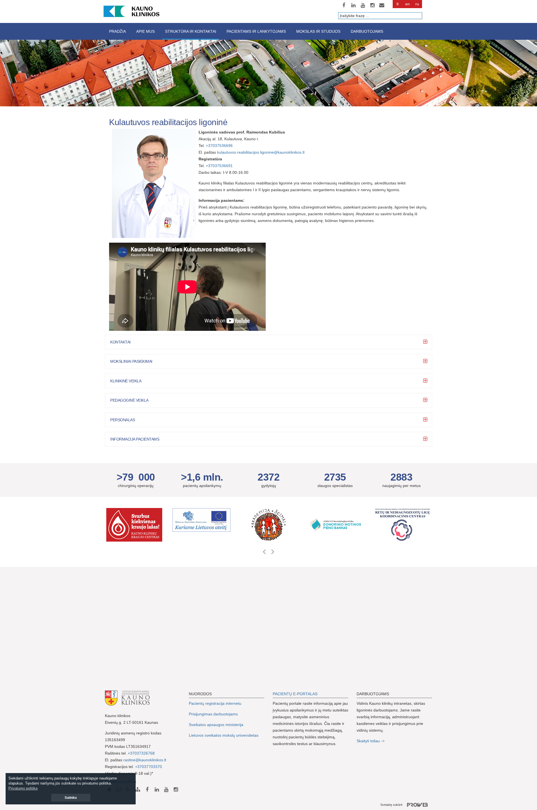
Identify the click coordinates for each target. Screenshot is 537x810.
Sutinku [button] (71, 798)
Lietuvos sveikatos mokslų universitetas (223, 735)
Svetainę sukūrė (391, 804)
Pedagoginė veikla (129, 400)
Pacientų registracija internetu (215, 703)
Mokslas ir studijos (318, 31)
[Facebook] (344, 5)
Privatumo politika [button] (22, 788)
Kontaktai (120, 342)
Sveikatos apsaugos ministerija (216, 724)
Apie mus (145, 31)
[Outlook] (382, 5)
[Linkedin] (353, 5)
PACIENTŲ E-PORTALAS (295, 694)
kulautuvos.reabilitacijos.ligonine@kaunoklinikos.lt (261, 152)
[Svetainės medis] (137, 789)
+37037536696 (219, 145)
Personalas (122, 420)
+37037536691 (219, 165)
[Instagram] (372, 5)
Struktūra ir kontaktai (190, 31)
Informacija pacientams (134, 439)
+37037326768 (141, 753)
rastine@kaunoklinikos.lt (144, 760)
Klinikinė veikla (125, 381)
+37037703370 (148, 766)
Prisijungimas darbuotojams (213, 714)
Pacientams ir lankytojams (256, 31)
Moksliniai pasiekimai (131, 361)
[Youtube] (363, 5)
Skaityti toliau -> (371, 741)
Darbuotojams (367, 31)
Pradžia (117, 31)
